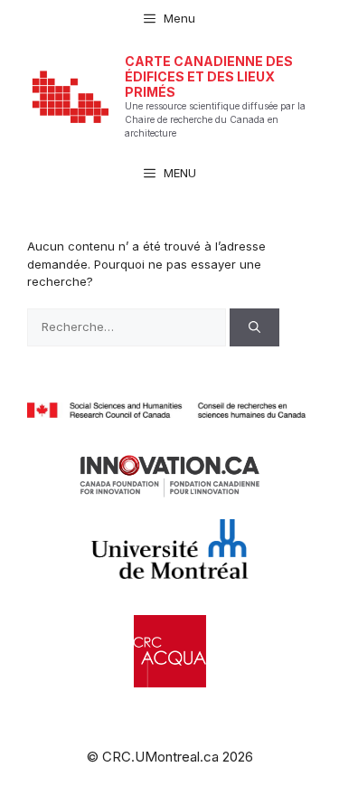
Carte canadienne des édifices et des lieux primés (209, 76)
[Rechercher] (254, 327)
